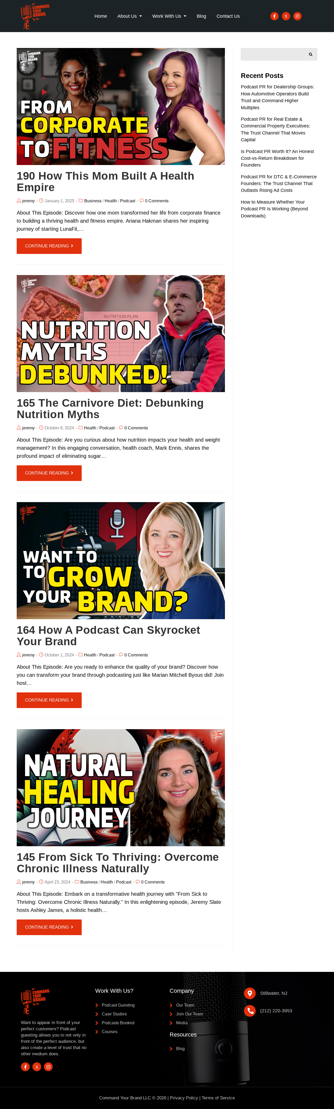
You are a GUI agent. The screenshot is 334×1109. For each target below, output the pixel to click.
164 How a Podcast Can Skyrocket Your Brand (108, 636)
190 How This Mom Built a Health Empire (106, 181)
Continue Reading (47, 245)
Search (310, 53)
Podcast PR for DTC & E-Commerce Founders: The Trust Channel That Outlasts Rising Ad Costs (279, 183)
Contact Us (228, 16)
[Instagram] (297, 16)
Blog (201, 16)
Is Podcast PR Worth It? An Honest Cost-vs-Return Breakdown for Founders (277, 158)
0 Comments (157, 201)
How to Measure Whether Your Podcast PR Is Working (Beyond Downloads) (274, 208)
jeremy (28, 201)
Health (111, 201)
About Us (127, 16)
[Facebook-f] (274, 16)
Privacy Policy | (186, 1097)
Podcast (127, 201)
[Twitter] (286, 16)
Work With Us (166, 16)
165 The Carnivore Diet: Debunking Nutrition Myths (110, 409)
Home (100, 16)
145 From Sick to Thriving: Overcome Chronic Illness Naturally (118, 863)
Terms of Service (218, 1097)
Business (93, 201)
